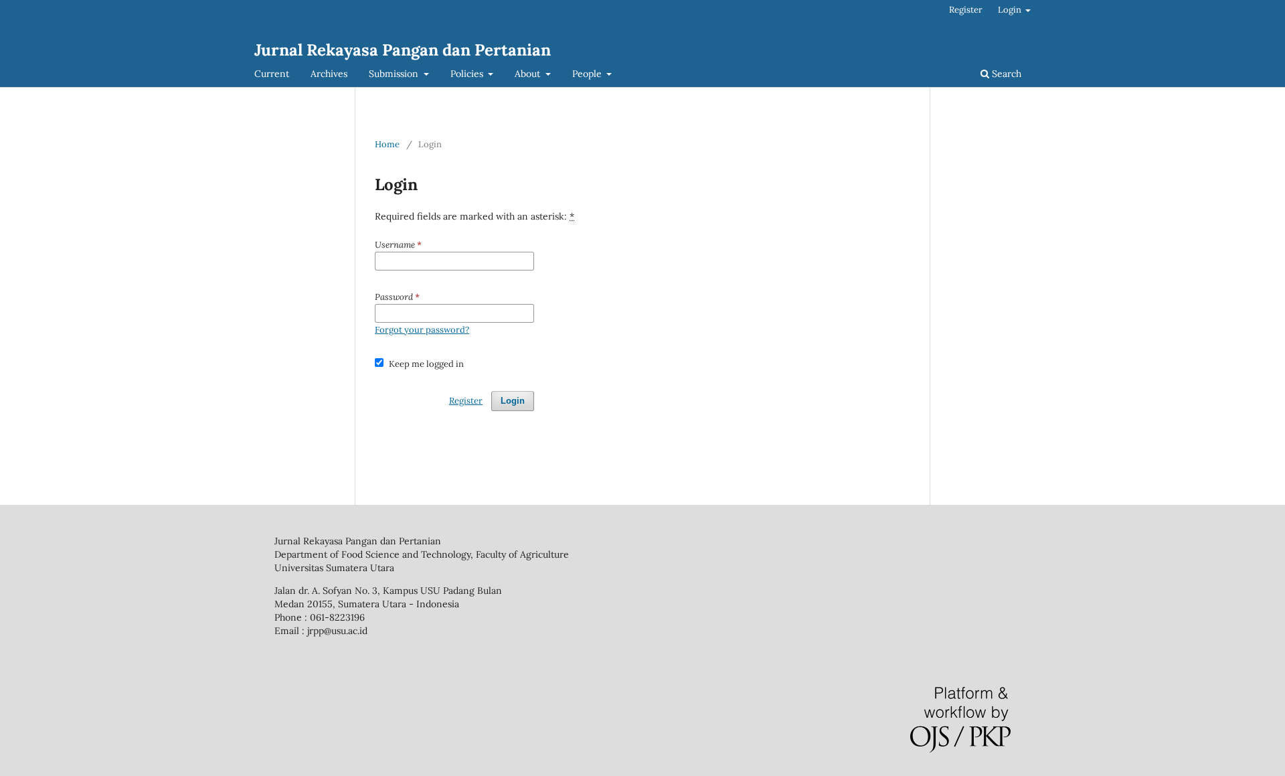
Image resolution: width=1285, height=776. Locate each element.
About (529, 74)
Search (1005, 74)
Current (271, 74)
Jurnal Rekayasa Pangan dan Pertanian (402, 50)
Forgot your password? (422, 329)
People (588, 74)
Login (1010, 9)
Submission (395, 74)
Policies (468, 74)
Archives (329, 74)
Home (387, 144)
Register (965, 9)
